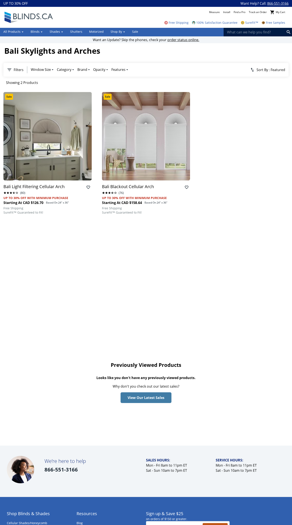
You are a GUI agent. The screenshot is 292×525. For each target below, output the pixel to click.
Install (226, 12)
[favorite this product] (88, 187)
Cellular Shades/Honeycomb (27, 523)
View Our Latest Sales (146, 397)
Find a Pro (239, 12)
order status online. (183, 39)
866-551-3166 (278, 3)
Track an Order (258, 12)
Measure (214, 12)
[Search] (288, 32)
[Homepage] (28, 17)
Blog (80, 523)
